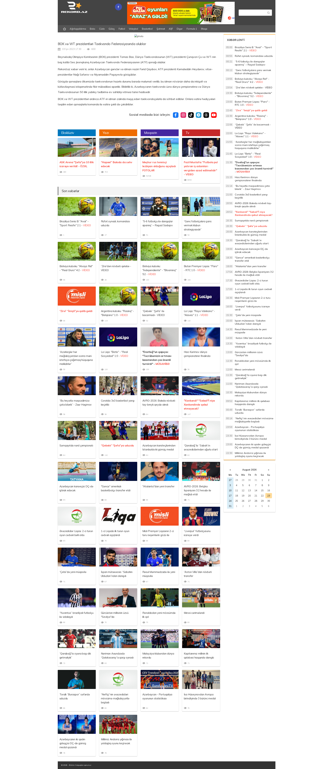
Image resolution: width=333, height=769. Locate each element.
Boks (92, 28)
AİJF (171, 28)
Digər (180, 28)
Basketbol (147, 28)
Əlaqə (204, 28)
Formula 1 (192, 28)
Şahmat (161, 28)
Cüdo (102, 28)
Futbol (122, 28)
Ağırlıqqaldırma (78, 28)
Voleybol (133, 28)
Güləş (112, 28)
